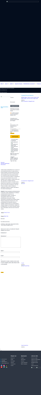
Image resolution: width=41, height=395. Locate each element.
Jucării (5, 88)
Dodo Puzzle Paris (24, 345)
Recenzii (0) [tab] (3, 164)
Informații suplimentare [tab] (5, 163)
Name (2, 250)
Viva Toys (14, 160)
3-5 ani (5, 212)
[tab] (10, 162)
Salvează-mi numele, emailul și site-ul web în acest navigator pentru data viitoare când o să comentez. (10, 263)
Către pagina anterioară (3, 92)
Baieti (5, 216)
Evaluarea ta (4, 232)
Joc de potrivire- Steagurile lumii (27, 180)
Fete (7, 216)
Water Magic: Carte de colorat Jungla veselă (29, 98)
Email (2, 255)
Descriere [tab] (2, 162)
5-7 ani (8, 212)
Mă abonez (12, 133)
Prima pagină (2, 88)
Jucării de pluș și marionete (10, 88)
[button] (2, 84)
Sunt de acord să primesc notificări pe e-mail (14, 131)
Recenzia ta (4, 236)
